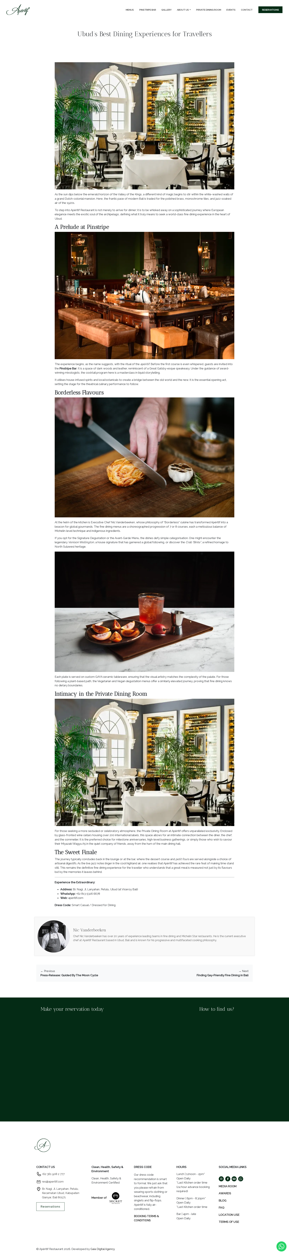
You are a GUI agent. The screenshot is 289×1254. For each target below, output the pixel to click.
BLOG (222, 1200)
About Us (183, 9)
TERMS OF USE (229, 1221)
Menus (130, 9)
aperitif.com (75, 898)
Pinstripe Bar (147, 9)
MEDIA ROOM (227, 1186)
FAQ (221, 1207)
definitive (87, 867)
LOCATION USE (229, 1214)
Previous (47, 971)
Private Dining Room (208, 9)
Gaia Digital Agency (102, 1249)
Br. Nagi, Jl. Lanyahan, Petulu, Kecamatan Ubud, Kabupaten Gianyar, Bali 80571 (60, 1193)
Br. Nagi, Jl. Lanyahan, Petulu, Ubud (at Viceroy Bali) (105, 889)
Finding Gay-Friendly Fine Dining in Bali (223, 975)
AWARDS (225, 1193)
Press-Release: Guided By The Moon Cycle (69, 975)
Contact (247, 9)
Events (230, 9)
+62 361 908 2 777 (53, 1174)
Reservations (270, 10)
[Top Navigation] (18, 10)
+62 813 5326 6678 (88, 893)
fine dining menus (111, 526)
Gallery (166, 9)
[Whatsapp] (281, 1246)
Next (243, 971)
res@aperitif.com (53, 1181)
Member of (99, 1197)
